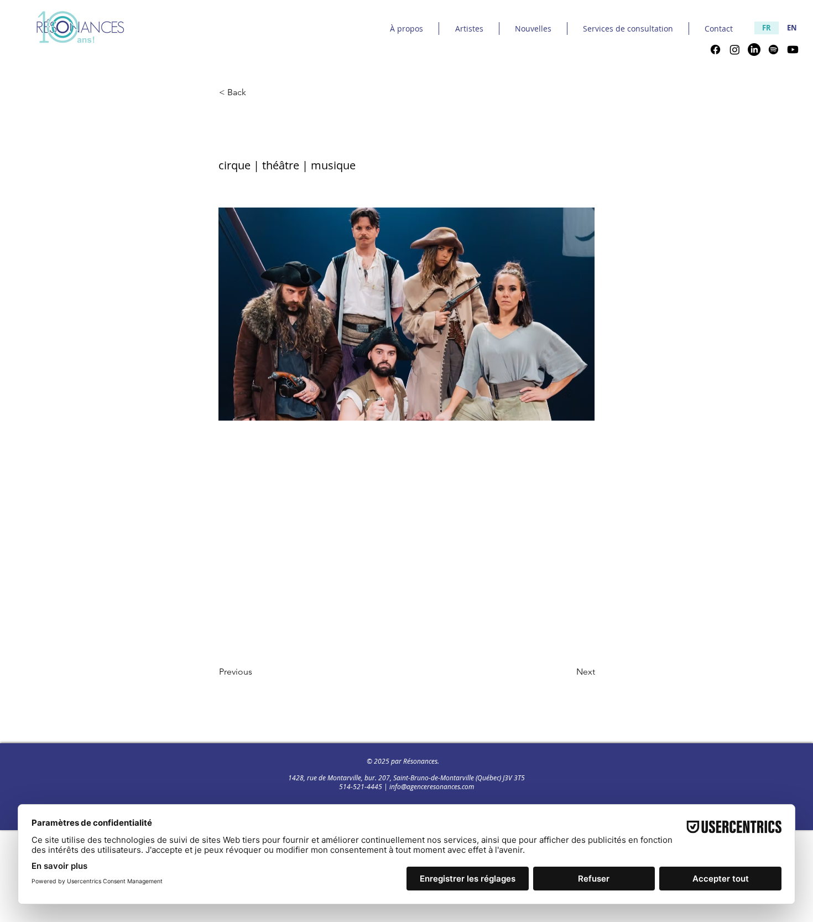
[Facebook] (715, 49)
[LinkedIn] (754, 49)
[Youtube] (792, 49)
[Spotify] (773, 49)
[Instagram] (734, 49)
